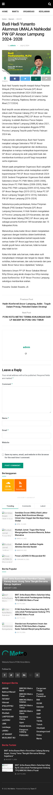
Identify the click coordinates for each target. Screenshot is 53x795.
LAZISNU (6, 720)
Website (5, 442)
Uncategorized (43, 731)
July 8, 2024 (24, 45)
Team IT (33, 789)
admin (13, 45)
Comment (7, 384)
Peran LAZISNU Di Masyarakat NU (30, 556)
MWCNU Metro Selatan (26, 701)
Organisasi (28, 11)
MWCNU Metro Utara (26, 712)
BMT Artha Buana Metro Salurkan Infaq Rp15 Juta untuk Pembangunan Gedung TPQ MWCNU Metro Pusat (32, 597)
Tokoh (39, 724)
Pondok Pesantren (41, 695)
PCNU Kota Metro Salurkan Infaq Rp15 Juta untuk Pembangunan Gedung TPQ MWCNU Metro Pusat (32, 612)
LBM (4, 724)
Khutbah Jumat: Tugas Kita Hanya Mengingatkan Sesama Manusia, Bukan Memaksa (32, 532)
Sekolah (40, 707)
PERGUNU (23, 735)
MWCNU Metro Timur (26, 706)
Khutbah (5, 713)
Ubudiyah (40, 728)
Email (5, 430)
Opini (21, 722)
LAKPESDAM (8, 717)
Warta (15, 11)
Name (5, 418)
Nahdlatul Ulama (23, 718)
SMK (38, 710)
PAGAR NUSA (25, 726)
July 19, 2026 (20, 603)
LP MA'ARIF (7, 734)
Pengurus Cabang (23, 731)
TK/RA (39, 721)
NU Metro (11, 789)
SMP (38, 714)
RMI (38, 700)
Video (39, 735)
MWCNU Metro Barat (26, 689)
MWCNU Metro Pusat (26, 695)
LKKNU (5, 731)
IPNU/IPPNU (7, 706)
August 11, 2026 (11, 588)
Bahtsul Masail (8, 692)
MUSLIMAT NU (8, 738)
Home (5, 11)
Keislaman (44, 11)
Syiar (38, 717)
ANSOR (19, 19)
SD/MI (39, 703)
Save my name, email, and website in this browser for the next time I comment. (27, 456)
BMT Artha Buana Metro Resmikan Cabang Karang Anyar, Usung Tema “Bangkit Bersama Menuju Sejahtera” (26, 581)
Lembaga (6, 727)
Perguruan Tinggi (41, 689)
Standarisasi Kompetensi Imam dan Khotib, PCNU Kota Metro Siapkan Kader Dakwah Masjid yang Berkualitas (32, 626)
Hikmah (5, 702)
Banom (11, 19)
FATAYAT (6, 699)
